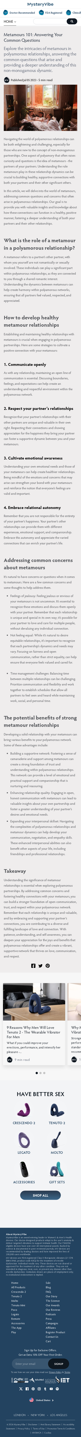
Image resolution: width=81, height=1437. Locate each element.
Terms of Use (39, 1428)
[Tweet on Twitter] (40, 966)
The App (16, 1327)
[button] (37, 1073)
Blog (48, 1287)
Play (13, 1332)
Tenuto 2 (16, 1296)
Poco (14, 1309)
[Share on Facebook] (33, 965)
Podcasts (51, 1314)
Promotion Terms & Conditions (61, 1428)
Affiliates (51, 1327)
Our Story (51, 1296)
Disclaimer (32, 1424)
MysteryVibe (19, 1424)
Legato (15, 1314)
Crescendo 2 (18, 1292)
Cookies (47, 1432)
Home (14, 1283)
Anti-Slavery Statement (50, 1424)
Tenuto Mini (18, 1305)
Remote (15, 1318)
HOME (10, 21)
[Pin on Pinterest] (48, 966)
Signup (58, 1364)
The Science (53, 1300)
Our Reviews (53, 1309)
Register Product (55, 1332)
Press (49, 1318)
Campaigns (52, 1323)
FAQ (48, 1292)
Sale (48, 1283)
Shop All (40, 1195)
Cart (48, 1341)
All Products (18, 1287)
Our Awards (53, 1305)
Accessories (18, 1323)
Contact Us (52, 1336)
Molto (14, 1300)
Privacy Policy (24, 1428)
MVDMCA (36, 1432)
